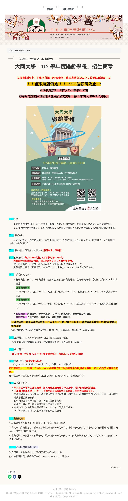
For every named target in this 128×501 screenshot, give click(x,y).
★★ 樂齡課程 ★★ (22, 51)
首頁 (10, 51)
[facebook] (15, 477)
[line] (10, 477)
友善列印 (11, 472)
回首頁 (50, 9)
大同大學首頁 (68, 9)
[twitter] (20, 477)
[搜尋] (82, 7)
